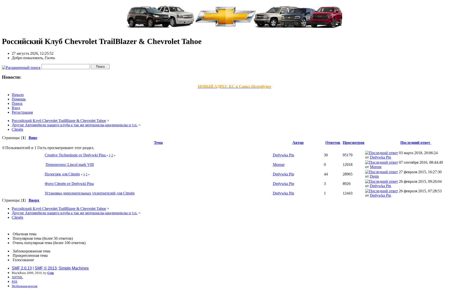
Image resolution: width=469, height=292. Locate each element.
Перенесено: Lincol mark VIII (70, 164)
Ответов (332, 143)
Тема (158, 143)
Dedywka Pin (283, 155)
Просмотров (353, 143)
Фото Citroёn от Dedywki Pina (69, 184)
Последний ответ (415, 143)
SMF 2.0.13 (22, 268)
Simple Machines (74, 268)
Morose (279, 164)
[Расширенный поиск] (21, 66)
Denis (374, 176)
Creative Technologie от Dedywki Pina (76, 155)
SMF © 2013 (46, 268)
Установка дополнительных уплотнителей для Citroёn (90, 193)
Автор (298, 143)
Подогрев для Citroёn (62, 174)
